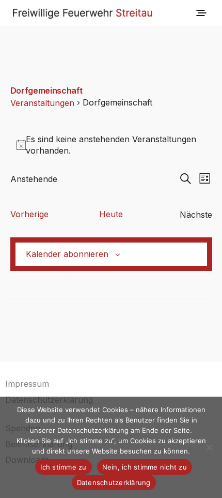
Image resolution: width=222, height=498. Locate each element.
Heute (111, 214)
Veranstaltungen (42, 103)
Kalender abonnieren (67, 254)
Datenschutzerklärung (114, 482)
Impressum (27, 384)
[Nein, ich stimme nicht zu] (209, 447)
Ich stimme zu (63, 467)
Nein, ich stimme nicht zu (144, 467)
